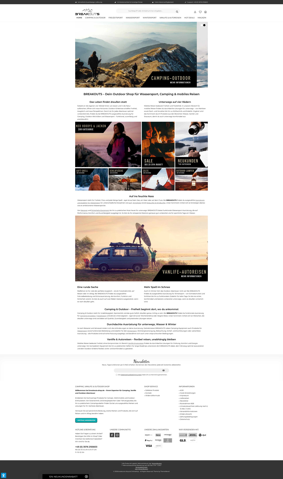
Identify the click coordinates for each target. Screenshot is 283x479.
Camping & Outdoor (88, 316)
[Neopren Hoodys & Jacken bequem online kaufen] (108, 144)
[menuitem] (205, 12)
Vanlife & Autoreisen (136, 343)
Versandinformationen (188, 411)
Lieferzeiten (184, 398)
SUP (130, 203)
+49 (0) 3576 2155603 (86, 447)
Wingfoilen (137, 203)
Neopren (84, 210)
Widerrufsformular (152, 396)
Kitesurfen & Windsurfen (156, 203)
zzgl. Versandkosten (141, 469)
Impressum (184, 396)
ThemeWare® (165, 471)
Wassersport (82, 331)
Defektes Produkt (152, 390)
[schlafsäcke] (125, 179)
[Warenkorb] (205, 12)
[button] (3, 475)
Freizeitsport (101, 316)
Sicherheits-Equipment (100, 210)
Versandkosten (157, 463)
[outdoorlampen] (191, 179)
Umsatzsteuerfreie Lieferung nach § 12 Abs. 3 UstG (193, 407)
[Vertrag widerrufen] (107, 420)
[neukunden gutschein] (191, 145)
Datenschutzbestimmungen (131, 375)
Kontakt (148, 393)
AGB (182, 390)
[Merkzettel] (200, 12)
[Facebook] (112, 435)
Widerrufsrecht (186, 414)
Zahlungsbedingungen (189, 417)
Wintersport (132, 331)
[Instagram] (117, 435)
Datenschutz (185, 419)
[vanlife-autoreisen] (141, 248)
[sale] (158, 145)
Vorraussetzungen (141, 467)
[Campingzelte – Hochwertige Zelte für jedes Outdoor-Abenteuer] (158, 179)
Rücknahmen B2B (187, 404)
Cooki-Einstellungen (188, 393)
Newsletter (184, 401)
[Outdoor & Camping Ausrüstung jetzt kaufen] (141, 55)
